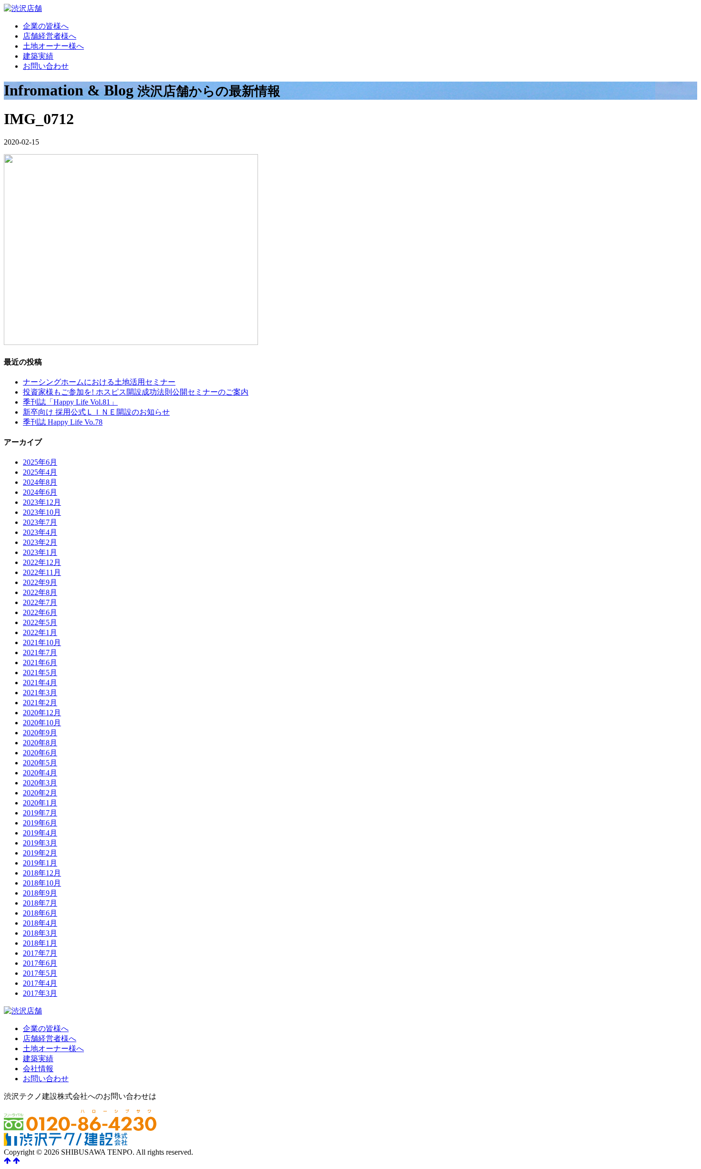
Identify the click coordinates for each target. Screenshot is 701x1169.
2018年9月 (40, 893)
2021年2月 (40, 703)
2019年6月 (40, 823)
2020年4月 (40, 773)
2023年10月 (42, 512)
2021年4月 (40, 682)
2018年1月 (40, 943)
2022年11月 (42, 572)
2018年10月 (42, 883)
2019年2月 (40, 853)
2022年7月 (40, 602)
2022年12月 (42, 562)
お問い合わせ (46, 66)
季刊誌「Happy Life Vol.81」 (70, 402)
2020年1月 (40, 803)
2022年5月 (40, 622)
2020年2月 (40, 793)
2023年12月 (42, 502)
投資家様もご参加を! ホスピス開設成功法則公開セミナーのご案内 (135, 392)
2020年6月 (40, 753)
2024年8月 (40, 482)
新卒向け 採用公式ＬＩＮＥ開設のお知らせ (96, 412)
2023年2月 (40, 542)
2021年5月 (40, 672)
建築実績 (38, 56)
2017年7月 (40, 953)
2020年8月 (40, 743)
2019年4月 (40, 833)
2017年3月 (40, 993)
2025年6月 (40, 462)
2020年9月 (40, 733)
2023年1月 (40, 552)
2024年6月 (40, 492)
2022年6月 (40, 612)
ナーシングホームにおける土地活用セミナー (99, 382)
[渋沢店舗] (23, 8)
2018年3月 (40, 933)
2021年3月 (40, 693)
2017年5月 (40, 973)
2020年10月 (42, 723)
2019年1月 (40, 863)
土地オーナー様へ (53, 46)
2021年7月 (40, 652)
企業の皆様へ (46, 26)
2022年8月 (40, 592)
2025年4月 (40, 472)
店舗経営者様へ (49, 36)
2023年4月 (40, 532)
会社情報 (38, 1069)
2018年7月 (40, 903)
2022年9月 (40, 582)
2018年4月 (40, 923)
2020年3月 (40, 783)
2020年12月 (42, 713)
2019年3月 (40, 843)
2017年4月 (40, 983)
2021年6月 (40, 662)
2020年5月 (40, 763)
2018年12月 (42, 873)
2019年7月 (40, 813)
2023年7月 (40, 522)
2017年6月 (40, 963)
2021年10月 (42, 642)
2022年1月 (40, 632)
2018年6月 (40, 913)
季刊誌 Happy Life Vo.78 (63, 422)
